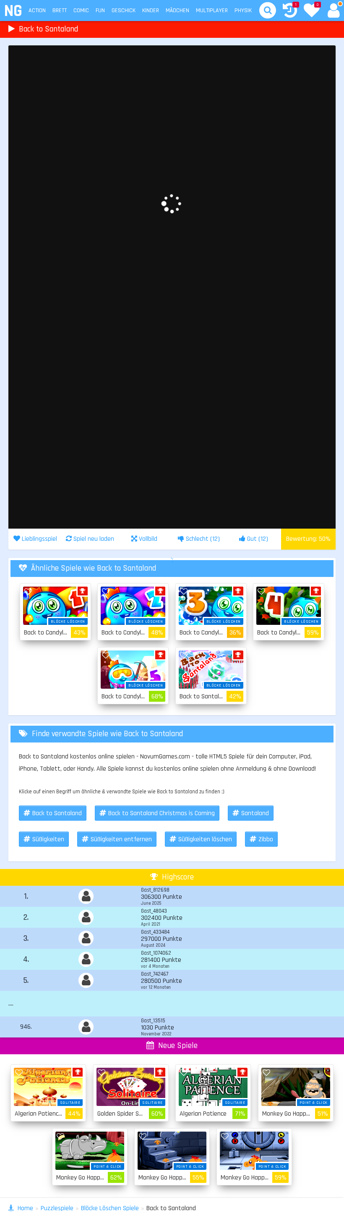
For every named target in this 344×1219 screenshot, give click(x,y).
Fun (100, 10)
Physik (243, 10)
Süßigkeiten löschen (205, 839)
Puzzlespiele (57, 1208)
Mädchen (177, 10)
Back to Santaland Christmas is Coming (161, 813)
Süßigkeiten (48, 839)
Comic (81, 10)
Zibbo (265, 839)
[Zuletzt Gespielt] (290, 11)
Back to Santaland (57, 813)
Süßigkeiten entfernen (121, 839)
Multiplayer (212, 10)
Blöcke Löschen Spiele (110, 1208)
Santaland (255, 813)
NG (13, 11)
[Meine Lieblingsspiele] (312, 11)
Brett (59, 10)
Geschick (124, 10)
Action (37, 10)
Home (25, 1208)
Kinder (150, 10)
